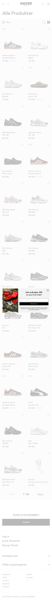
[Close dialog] (48, 290)
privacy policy (43, 308)
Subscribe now (33, 303)
